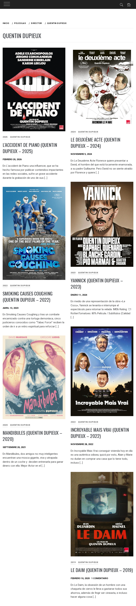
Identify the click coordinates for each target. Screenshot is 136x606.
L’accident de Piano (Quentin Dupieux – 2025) (30, 147)
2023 (73, 273)
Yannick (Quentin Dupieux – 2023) (97, 283)
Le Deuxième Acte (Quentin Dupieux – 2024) (95, 142)
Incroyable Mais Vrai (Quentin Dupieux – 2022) (100, 432)
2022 (73, 422)
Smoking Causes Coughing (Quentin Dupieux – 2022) (28, 296)
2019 (73, 562)
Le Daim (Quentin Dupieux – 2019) (102, 569)
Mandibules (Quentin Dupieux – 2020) (32, 435)
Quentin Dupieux (20, 137)
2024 (73, 132)
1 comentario (99, 578)
